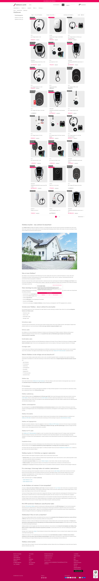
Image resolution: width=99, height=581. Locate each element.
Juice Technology (32, 562)
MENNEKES (31, 564)
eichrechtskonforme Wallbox (66, 417)
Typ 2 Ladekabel (16, 564)
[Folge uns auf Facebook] (42, 577)
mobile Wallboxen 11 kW (27, 479)
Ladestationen (16, 8)
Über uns (75, 565)
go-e (30, 557)
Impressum (76, 564)
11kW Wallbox (25, 397)
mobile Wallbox (57, 471)
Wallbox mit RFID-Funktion (54, 424)
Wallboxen (25, 10)
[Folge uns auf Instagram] (44, 577)
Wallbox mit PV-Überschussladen (30, 433)
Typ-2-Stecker (58, 488)
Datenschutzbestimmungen (57, 285)
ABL (30, 555)
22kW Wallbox (45, 397)
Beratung (40, 8)
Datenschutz (76, 560)
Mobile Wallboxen (16, 559)
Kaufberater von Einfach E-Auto (65, 447)
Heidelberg (31, 559)
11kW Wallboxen (16, 557)
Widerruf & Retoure (77, 569)
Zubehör (23, 8)
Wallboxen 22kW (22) (19, 19)
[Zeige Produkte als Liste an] (83, 14)
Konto (67, 5)
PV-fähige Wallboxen (17, 562)
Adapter (35, 531)
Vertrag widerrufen (78, 571)
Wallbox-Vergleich (45, 461)
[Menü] (97, 570)
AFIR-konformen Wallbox (30, 506)
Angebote (29, 8)
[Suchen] (63, 5)
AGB (74, 557)
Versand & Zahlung (77, 567)
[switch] (96, 577)
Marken (34, 8)
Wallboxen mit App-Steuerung (38, 381)
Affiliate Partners (77, 555)
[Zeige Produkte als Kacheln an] (81, 14)
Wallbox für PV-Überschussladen (59, 350)
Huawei (30, 560)
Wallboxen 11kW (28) (19, 17)
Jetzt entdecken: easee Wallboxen (49, 1)
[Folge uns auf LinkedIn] (46, 577)
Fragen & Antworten (77, 562)
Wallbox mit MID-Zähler (26, 417)
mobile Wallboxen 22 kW (27, 481)
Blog (74, 559)
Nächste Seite (80, 216)
